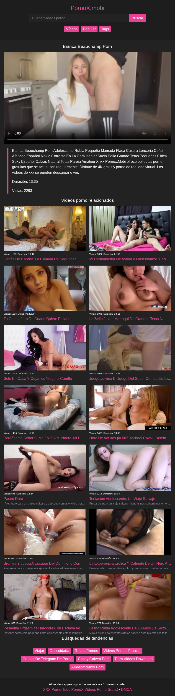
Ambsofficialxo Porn (87, 667)
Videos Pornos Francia (122, 651)
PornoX (87, 8)
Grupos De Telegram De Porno (47, 659)
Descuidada (59, 651)
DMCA (126, 689)
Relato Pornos (86, 651)
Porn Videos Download (134, 659)
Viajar (39, 651)
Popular (89, 29)
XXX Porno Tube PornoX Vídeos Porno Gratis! (80, 689)
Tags (105, 29)
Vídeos (71, 29)
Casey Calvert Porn (94, 659)
